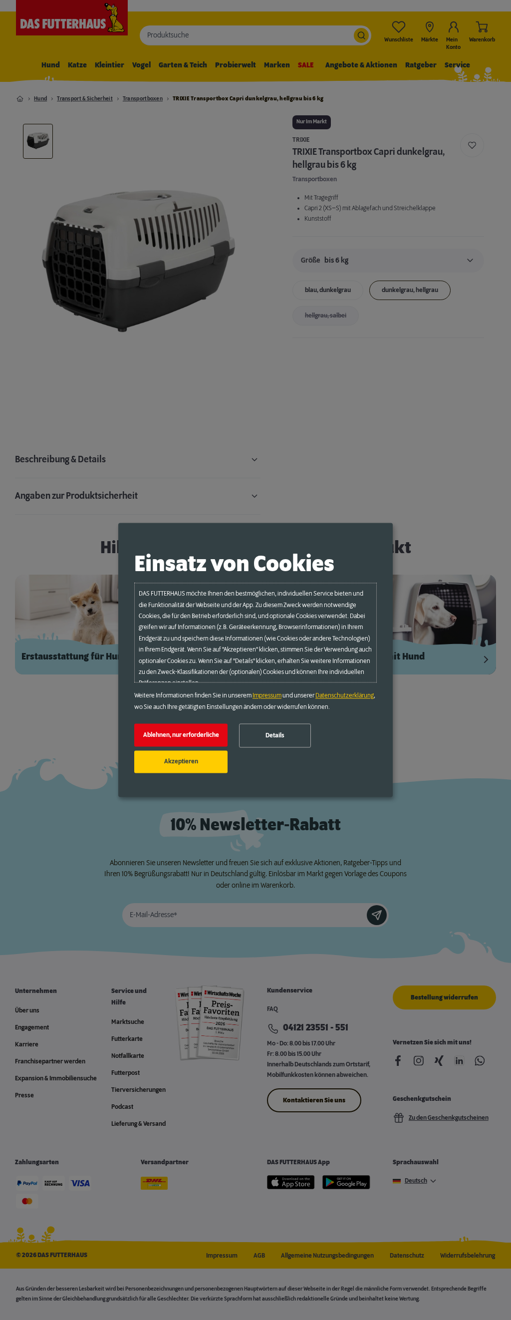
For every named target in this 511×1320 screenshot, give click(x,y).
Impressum (267, 695)
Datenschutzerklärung (344, 695)
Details (274, 735)
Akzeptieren (181, 761)
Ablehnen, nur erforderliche (181, 734)
